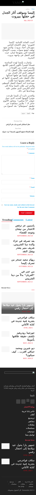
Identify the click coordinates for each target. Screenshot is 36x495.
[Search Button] (3, 3)
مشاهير (28, 9)
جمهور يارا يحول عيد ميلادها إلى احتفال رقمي (23, 448)
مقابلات (31, 425)
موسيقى (30, 431)
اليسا (28, 113)
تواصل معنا (29, 435)
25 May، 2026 (28, 358)
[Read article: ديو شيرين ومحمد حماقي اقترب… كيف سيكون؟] (6, 349)
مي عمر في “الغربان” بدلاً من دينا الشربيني (22, 275)
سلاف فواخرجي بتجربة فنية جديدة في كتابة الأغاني (22, 321)
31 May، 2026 (28, 343)
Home (33, 9)
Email (32, 187)
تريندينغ (31, 418)
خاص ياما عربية (28, 411)
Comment (30, 153)
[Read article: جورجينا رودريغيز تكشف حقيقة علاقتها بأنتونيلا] (6, 334)
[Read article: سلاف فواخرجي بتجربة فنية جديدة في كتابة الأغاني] (6, 318)
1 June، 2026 (27, 311)
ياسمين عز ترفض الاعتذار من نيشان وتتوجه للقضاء (24, 229)
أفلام (32, 415)
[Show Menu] (33, 3)
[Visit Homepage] (18, 3)
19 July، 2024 (28, 20)
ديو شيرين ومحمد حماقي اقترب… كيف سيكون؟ (23, 351)
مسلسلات (30, 428)
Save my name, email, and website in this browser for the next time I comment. (19, 206)
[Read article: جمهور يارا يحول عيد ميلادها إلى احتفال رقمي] (6, 446)
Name (32, 178)
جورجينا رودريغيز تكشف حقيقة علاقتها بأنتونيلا (23, 336)
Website (32, 196)
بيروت (23, 113)
